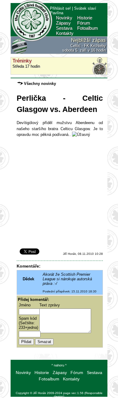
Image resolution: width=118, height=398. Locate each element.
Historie (84, 17)
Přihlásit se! (60, 8)
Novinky (64, 17)
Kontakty (65, 33)
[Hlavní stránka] (32, 40)
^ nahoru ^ (59, 365)
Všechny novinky (39, 83)
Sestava (64, 28)
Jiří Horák (39, 393)
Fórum (83, 22)
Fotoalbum (87, 28)
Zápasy (63, 22)
